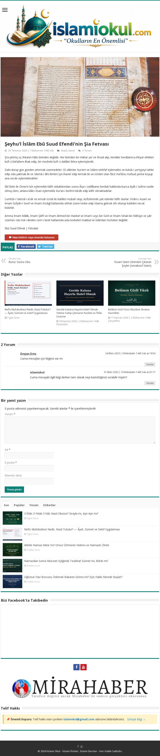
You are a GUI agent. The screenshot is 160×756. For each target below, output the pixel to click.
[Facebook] (76, 667)
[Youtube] (83, 667)
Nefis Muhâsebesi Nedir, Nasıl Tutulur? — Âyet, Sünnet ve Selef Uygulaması (28, 311)
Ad (7, 449)
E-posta (11, 462)
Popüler (19, 505)
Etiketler (49, 505)
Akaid (64, 150)
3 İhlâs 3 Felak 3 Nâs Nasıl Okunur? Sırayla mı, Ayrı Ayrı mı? (61, 513)
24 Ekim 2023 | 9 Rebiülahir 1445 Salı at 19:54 (130, 353)
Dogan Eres (28, 353)
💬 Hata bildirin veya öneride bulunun (31, 237)
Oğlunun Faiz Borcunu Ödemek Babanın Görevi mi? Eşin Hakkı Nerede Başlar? (73, 577)
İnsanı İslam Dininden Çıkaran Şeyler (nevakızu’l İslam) (132, 262)
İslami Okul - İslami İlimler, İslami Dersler (72, 751)
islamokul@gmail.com (78, 719)
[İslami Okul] (80, 25)
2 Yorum (87, 150)
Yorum (10, 414)
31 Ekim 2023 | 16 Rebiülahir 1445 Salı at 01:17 (129, 372)
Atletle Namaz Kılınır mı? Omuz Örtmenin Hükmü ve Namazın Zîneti (66, 545)
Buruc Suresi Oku (19, 260)
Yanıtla (149, 364)
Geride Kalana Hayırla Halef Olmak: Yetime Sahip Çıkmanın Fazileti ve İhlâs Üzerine (79, 313)
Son (6, 505)
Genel (71, 150)
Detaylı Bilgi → (136, 719)
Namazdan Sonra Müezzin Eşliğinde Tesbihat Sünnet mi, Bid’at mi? (66, 561)
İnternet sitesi (13, 475)
